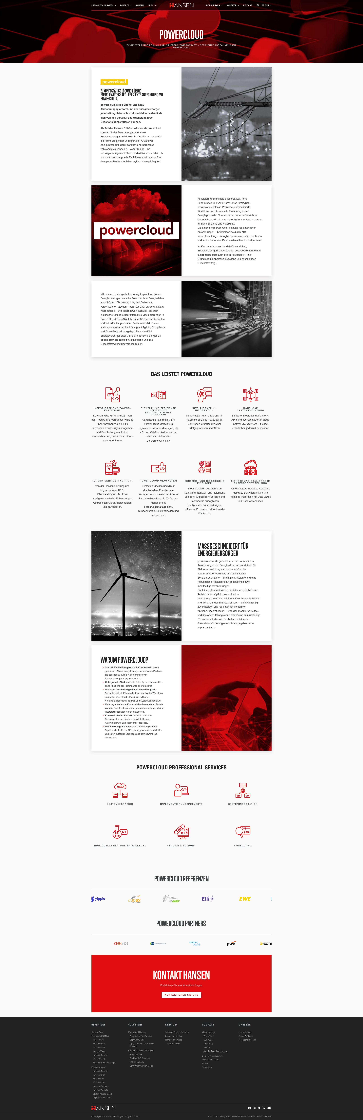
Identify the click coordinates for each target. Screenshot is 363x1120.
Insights (124, 5)
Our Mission (208, 1036)
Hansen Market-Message (104, 1062)
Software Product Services (177, 1032)
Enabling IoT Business (140, 1058)
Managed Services (173, 1039)
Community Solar (137, 1039)
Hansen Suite (97, 1032)
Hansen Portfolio (100, 1090)
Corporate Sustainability (212, 1055)
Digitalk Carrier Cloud (102, 1097)
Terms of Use (213, 1116)
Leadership (208, 1043)
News (150, 5)
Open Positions (246, 1036)
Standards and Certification (215, 1051)
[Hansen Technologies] (103, 1107)
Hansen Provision (101, 1086)
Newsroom (207, 1067)
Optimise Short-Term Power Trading (142, 1044)
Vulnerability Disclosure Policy (244, 1116)
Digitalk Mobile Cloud (102, 1093)
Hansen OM (98, 1078)
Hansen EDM (99, 1047)
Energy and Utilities (100, 1036)
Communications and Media (140, 1050)
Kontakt (247, 5)
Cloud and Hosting (173, 1036)
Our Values (208, 1039)
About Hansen (208, 1032)
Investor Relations (210, 1059)
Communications (98, 1067)
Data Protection (174, 1043)
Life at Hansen (245, 1032)
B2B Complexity (137, 1062)
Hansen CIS (98, 1039)
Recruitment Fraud (247, 1039)
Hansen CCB (99, 1082)
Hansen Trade (99, 1051)
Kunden (140, 5)
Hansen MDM (99, 1043)
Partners (206, 1063)
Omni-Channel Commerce (141, 1065)
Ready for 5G (136, 1054)
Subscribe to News (264, 1116)
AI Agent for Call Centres (141, 1036)
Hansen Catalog (100, 1055)
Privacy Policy (225, 1116)
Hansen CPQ (99, 1058)
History (206, 1047)
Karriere (232, 5)
